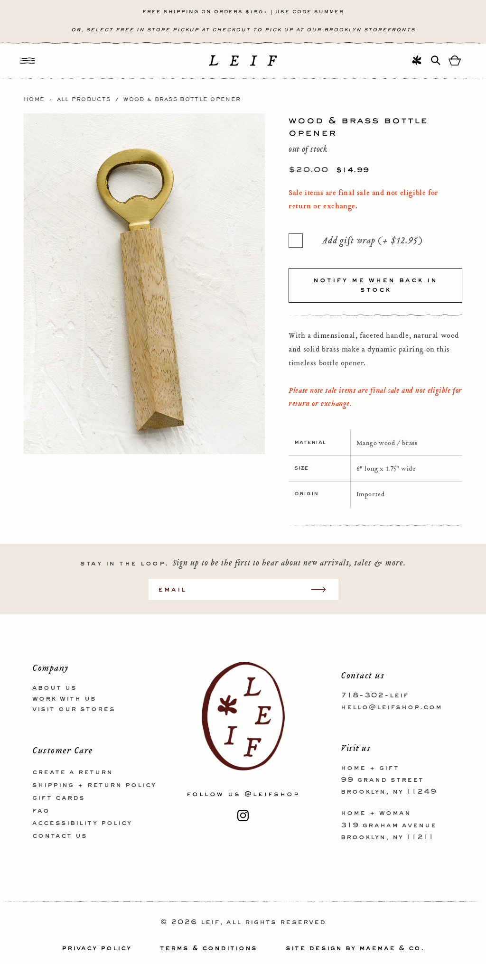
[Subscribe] (323, 589)
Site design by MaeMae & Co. (355, 948)
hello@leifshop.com (391, 707)
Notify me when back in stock (375, 285)
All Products (84, 99)
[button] (27, 60)
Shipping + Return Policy (94, 785)
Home (34, 99)
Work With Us (64, 698)
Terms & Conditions (208, 948)
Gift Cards (58, 798)
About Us (54, 688)
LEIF (210, 922)
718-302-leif (375, 695)
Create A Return (72, 772)
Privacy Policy (96, 948)
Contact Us (59, 836)
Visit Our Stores (73, 709)
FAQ (40, 810)
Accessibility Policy (82, 823)
